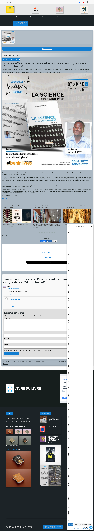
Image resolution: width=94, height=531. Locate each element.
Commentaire (7, 318)
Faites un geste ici (47, 49)
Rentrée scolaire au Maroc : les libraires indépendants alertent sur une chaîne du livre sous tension (46, 206)
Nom (5, 332)
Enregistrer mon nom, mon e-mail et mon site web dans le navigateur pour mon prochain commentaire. (29, 350)
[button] (91, 226)
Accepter (71, 524)
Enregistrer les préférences (85, 524)
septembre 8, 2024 (15, 300)
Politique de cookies (75, 528)
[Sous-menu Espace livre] (33, 17)
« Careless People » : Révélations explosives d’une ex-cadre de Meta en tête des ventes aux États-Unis (54, 428)
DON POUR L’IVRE (53, 527)
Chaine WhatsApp (11, 449)
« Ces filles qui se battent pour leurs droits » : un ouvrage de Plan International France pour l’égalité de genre (53, 438)
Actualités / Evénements (11, 59)
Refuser (76, 524)
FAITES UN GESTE (47, 252)
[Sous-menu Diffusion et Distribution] (64, 17)
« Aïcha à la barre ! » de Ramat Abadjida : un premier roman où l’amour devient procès (54, 418)
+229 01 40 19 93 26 (13, 446)
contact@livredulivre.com (17, 426)
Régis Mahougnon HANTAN (13, 55)
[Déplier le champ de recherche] (9, 23)
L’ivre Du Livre (10, 2)
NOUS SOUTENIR (47, 258)
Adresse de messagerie (9, 338)
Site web (6, 344)
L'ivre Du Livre (27, 388)
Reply (11, 295)
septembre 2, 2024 (13, 288)
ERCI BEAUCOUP (47, 262)
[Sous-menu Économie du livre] (47, 17)
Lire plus (28, 226)
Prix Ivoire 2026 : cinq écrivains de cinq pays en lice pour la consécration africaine (15, 206)
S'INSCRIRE (67, 397)
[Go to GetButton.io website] (91, 529)
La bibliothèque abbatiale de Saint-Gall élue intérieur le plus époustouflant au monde (76, 206)
